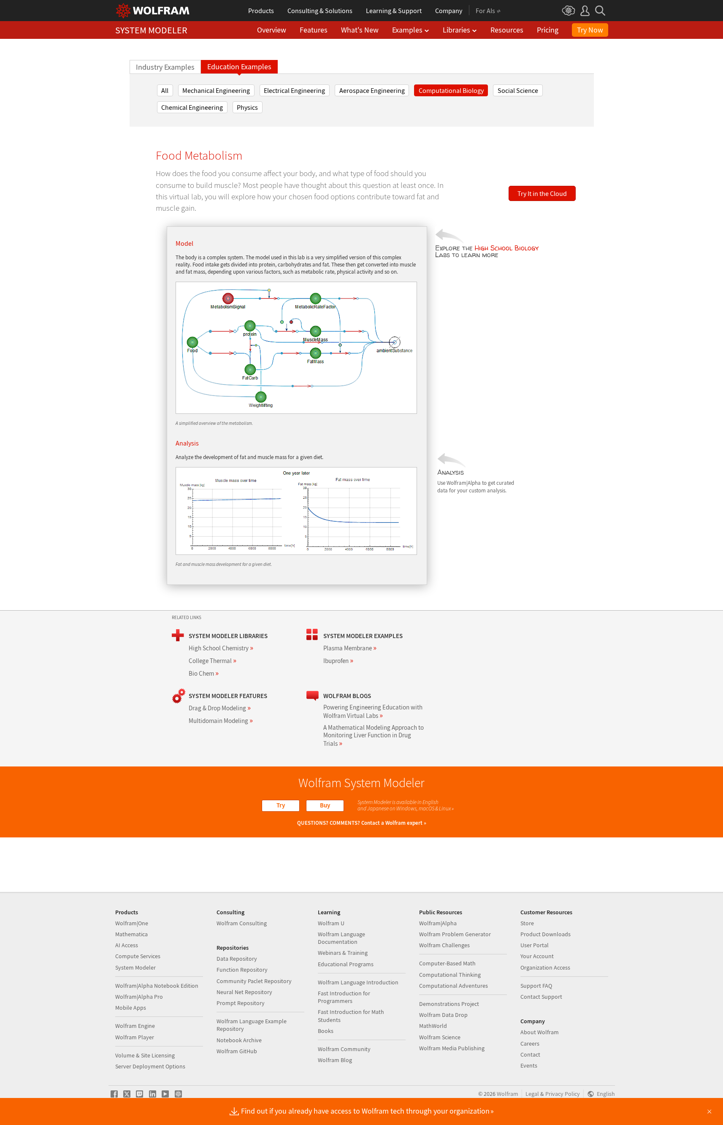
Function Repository (242, 969)
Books (325, 1031)
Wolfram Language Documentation (341, 938)
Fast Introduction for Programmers (344, 997)
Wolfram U (331, 923)
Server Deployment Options (150, 1066)
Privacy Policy (562, 1094)
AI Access (126, 945)
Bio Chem (204, 673)
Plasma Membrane (349, 648)
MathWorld (433, 1026)
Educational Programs (346, 964)
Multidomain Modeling (221, 721)
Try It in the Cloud (542, 193)
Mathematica (131, 934)
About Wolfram (539, 1032)
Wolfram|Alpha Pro (139, 996)
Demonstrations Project (449, 1004)
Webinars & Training (343, 953)
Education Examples (239, 66)
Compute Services (137, 956)
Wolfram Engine (135, 1026)
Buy (325, 805)
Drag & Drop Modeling (220, 708)
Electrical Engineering (294, 90)
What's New (360, 30)
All (164, 90)
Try (280, 805)
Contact (530, 1054)
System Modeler (135, 967)
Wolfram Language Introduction (358, 982)
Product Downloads (545, 934)
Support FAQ (536, 985)
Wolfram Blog (335, 1060)
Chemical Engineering (192, 107)
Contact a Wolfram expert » (393, 822)
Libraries (456, 30)
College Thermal (212, 661)
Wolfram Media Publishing (452, 1048)
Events (528, 1065)
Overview (271, 30)
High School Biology (507, 248)
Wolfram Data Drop (443, 1015)
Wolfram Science (439, 1037)
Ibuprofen (338, 661)
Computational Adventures (453, 985)
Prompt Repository (241, 1003)
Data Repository (237, 958)
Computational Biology (451, 90)
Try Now (590, 30)
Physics (247, 107)
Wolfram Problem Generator (455, 934)
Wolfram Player (134, 1037)
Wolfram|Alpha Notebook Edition (156, 985)
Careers (529, 1043)
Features (314, 30)
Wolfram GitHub (237, 1051)
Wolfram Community (344, 1049)
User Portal (534, 945)
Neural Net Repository (244, 992)
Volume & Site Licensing (145, 1055)
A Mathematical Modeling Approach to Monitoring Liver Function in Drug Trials (373, 735)
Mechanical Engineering (216, 90)
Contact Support (541, 996)
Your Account (537, 956)
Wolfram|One (131, 923)
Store (527, 923)
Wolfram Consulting (242, 923)
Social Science (518, 90)
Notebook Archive (239, 1040)
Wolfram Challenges (444, 945)
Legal (532, 1094)
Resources (506, 30)
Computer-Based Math (447, 963)
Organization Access (545, 967)
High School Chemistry (221, 648)
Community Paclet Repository (254, 981)
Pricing (547, 30)
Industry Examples (165, 67)
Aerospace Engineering (372, 90)
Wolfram (507, 1094)
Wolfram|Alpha (438, 923)
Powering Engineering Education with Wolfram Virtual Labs (372, 711)
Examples (407, 30)
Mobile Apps (130, 1007)
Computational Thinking (450, 974)
